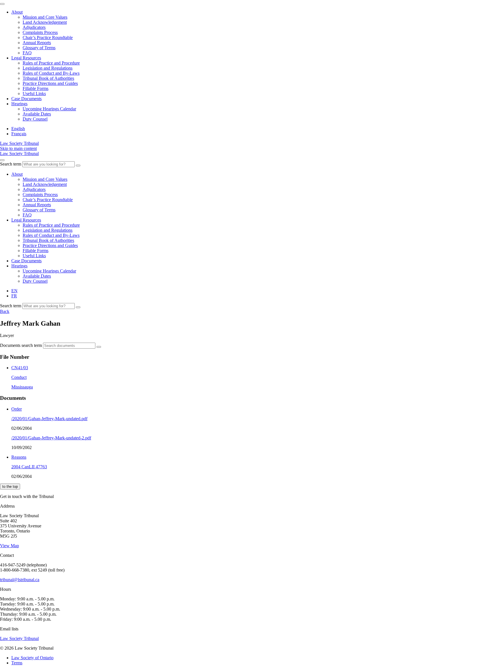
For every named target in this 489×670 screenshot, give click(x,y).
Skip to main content (18, 148)
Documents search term (21, 345)
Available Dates (37, 113)
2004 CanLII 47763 (29, 466)
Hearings (19, 103)
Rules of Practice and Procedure (51, 63)
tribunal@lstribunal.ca (19, 579)
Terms (16, 662)
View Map (9, 545)
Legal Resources (26, 57)
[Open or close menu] (2, 160)
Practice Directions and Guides (50, 83)
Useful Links (34, 93)
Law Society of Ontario (32, 657)
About (17, 12)
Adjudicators (34, 27)
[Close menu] (2, 4)
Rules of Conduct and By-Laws (51, 73)
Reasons (18, 457)
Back (4, 311)
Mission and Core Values (45, 17)
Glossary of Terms (39, 47)
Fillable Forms (35, 88)
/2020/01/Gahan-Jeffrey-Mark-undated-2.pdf (51, 437)
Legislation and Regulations (47, 68)
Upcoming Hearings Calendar (49, 108)
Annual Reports (37, 42)
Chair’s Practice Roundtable (48, 37)
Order (16, 409)
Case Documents (26, 98)
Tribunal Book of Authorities (48, 78)
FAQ (27, 52)
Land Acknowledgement (45, 22)
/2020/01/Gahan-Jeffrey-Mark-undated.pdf (49, 418)
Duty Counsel (35, 119)
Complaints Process (40, 32)
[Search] (78, 165)
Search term (10, 164)
